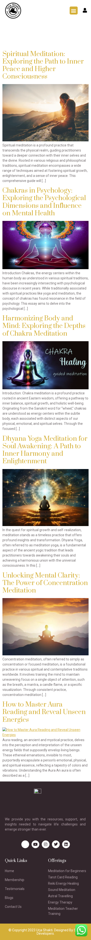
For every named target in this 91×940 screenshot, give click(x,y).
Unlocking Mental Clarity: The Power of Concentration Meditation (45, 583)
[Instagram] (46, 844)
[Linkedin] (66, 844)
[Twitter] (56, 844)
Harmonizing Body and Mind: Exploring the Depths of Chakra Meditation (43, 326)
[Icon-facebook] (25, 844)
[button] (74, 10)
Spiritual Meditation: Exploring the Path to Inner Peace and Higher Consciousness (43, 65)
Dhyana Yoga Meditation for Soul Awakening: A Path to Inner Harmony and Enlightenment (44, 450)
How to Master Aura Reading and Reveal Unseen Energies (44, 712)
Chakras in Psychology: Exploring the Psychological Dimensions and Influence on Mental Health (44, 201)
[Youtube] (35, 844)
